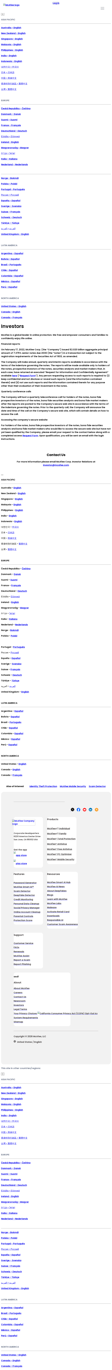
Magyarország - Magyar (15, 147)
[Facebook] (78, 810)
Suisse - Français (10, 211)
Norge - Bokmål (10, 178)
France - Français (11, 125)
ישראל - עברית (8, 153)
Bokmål (14, 630)
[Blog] (96, 810)
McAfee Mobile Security (73, 786)
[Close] (2, 474)
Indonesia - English (11, 61)
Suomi (13, 579)
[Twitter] (72, 810)
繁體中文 (23, 543)
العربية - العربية (8, 228)
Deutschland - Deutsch (14, 130)
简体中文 (12, 538)
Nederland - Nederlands (14, 164)
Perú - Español (9, 287)
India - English (9, 55)
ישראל (12, 613)
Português (19, 647)
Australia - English (11, 27)
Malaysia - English (11, 44)
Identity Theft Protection (43, 786)
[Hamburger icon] (102, 9)
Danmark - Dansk (11, 114)
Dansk (17, 574)
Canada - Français (11, 317)
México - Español (10, 281)
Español (16, 658)
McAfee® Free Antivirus (59, 849)
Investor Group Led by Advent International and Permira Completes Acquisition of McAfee (56, 448)
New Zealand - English (13, 33)
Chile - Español (9, 270)
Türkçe (15, 680)
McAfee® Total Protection (61, 838)
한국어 (15, 527)
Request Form (28, 375)
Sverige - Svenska (11, 206)
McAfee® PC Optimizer (59, 854)
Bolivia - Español (10, 259)
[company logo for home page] (11, 5)
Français (16, 585)
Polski (14, 635)
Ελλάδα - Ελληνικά (10, 136)
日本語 (11, 532)
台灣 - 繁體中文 (9, 89)
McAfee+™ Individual (58, 828)
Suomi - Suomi (9, 119)
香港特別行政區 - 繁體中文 (14, 83)
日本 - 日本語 (7, 72)
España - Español (10, 200)
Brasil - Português (11, 264)
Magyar (24, 607)
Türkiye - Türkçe (10, 223)
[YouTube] (84, 810)
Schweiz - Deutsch (11, 217)
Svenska (16, 663)
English (17, 487)
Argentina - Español (12, 253)
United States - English (13, 306)
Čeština (26, 568)
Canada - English (10, 311)
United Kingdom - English (15, 234)
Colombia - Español (12, 275)
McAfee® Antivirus (57, 844)
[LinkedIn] (90, 810)
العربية (12, 686)
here (14, 375)
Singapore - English (12, 38)
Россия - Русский (10, 195)
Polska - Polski (9, 183)
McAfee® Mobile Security (60, 859)
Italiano (13, 619)
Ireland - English (10, 142)
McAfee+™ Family (56, 833)
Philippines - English (12, 50)
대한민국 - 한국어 (10, 66)
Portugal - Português (13, 189)
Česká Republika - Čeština (15, 108)
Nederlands (21, 624)
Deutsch (22, 591)
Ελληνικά (15, 596)
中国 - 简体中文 (9, 78)
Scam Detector (97, 786)
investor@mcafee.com (56, 465)
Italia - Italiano (9, 158)
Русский (15, 652)
